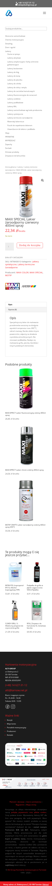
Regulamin (20, 804)
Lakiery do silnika (14, 83)
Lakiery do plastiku (14, 80)
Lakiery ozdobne (14, 99)
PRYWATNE (9, 137)
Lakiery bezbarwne (15, 68)
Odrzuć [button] (45, 884)
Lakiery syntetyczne (15, 114)
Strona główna (10, 167)
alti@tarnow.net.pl (16, 690)
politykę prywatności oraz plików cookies (28, 812)
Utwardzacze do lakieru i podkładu (21, 129)
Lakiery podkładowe (15, 102)
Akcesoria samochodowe (15, 36)
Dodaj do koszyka (29, 245)
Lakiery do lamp (13, 76)
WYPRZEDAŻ (10, 140)
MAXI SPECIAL (36, 272)
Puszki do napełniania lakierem (19, 125)
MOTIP (8, 275)
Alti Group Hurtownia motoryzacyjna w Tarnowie (27, 870)
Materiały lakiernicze (15, 121)
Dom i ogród (10, 47)
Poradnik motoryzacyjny (16, 727)
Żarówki (8, 148)
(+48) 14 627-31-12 (16, 685)
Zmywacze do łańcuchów (15, 156)
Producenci (11, 731)
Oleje (7, 133)
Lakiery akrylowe (14, 58)
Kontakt (10, 735)
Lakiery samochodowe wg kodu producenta (24, 110)
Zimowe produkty (12, 152)
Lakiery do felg (13, 72)
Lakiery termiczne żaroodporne (19, 118)
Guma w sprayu (13, 54)
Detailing (8, 43)
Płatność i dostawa (17, 802)
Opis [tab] (10, 304)
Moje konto (11, 724)
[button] (42, 180)
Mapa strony (31, 804)
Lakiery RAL (12, 106)
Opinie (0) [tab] (12, 309)
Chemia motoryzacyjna (14, 40)
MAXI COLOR (22, 272)
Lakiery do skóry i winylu (17, 87)
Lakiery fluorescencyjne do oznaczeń (22, 95)
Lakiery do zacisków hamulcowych (21, 91)
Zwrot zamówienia (33, 802)
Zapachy (8, 144)
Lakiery (20, 167)
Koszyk (9, 720)
